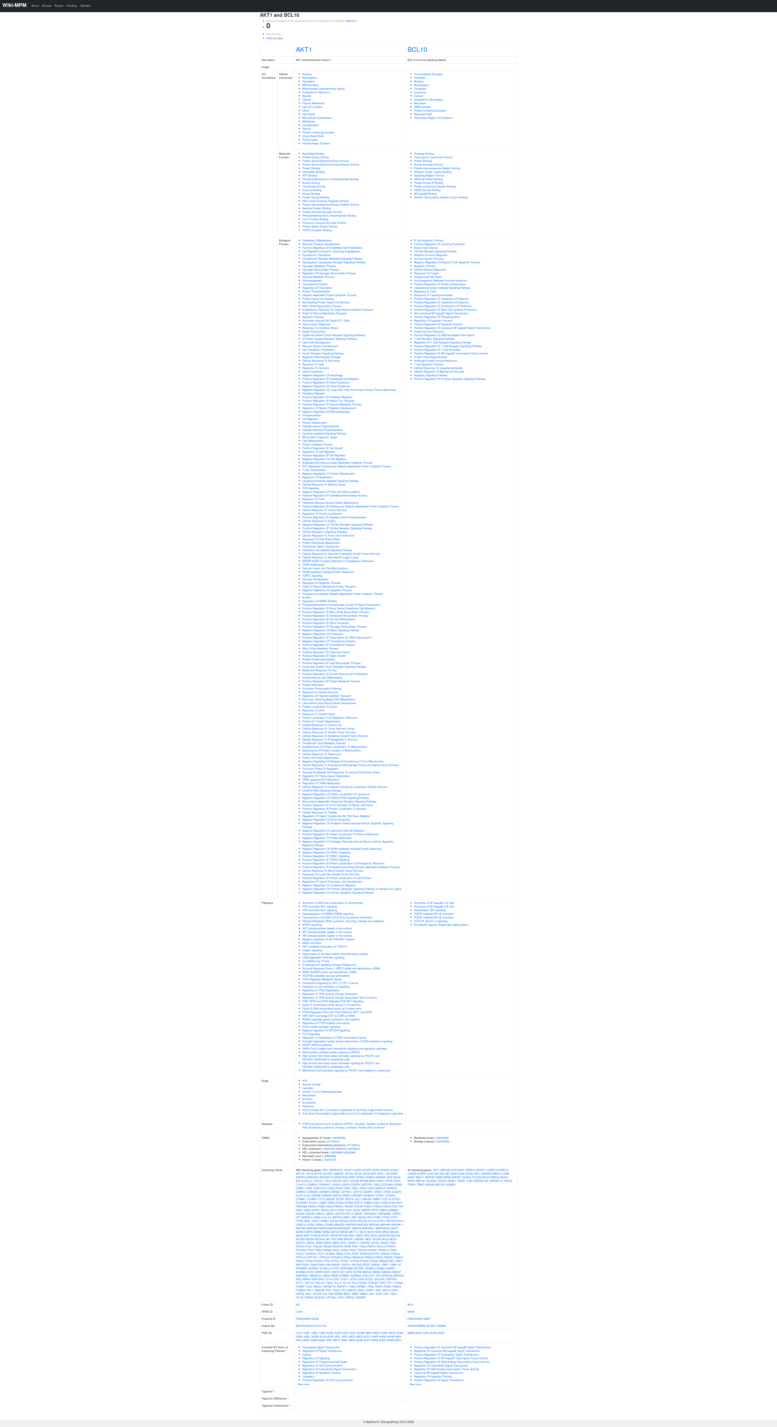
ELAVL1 (314, 1203)
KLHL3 (372, 1221)
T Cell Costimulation (314, 470)
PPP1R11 (313, 1257)
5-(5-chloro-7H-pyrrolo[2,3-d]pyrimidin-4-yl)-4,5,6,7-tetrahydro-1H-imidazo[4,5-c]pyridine (352, 1113)
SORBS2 (356, 1275)
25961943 (341, 1149)
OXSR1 (384, 1243)
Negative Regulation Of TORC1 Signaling (326, 852)
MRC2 (385, 1232)
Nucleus (307, 74)
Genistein (307, 1088)
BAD (390, 1177)
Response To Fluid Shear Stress (321, 539)
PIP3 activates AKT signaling (319, 906)
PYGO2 (373, 1261)
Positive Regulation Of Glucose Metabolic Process (332, 404)
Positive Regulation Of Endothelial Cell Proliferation (332, 248)
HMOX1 (358, 1214)
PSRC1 (300, 1261)
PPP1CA (301, 1257)
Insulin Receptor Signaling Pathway (323, 353)
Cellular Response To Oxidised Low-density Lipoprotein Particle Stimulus (344, 787)
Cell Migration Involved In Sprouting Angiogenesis (331, 251)
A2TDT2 (431, 1326)
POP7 (355, 1254)
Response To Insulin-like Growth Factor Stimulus (331, 874)
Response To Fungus (426, 273)
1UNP (306, 1333)
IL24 (324, 1217)
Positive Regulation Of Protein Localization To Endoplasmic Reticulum (343, 863)
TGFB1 (461, 1181)
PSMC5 (398, 1257)
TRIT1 (309, 1290)
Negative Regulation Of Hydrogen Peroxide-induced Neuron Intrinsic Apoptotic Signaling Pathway (348, 843)
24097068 (329, 1149)
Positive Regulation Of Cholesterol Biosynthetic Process (335, 615)
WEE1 (347, 1294)
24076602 (442, 1141)
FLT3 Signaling (311, 1034)
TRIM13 (396, 1286)
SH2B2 (381, 1268)
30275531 (353, 1149)
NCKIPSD (384, 1235)
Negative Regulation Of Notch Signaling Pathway (331, 630)
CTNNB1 (312, 1199)
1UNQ (313, 1333)
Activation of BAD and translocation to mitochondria (332, 903)
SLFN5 (357, 1272)
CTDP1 (380, 1195)
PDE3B (327, 1246)
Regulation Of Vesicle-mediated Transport (326, 696)
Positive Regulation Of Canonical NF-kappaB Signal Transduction (452, 328)
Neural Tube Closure (426, 248)
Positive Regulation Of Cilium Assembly (325, 623)
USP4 (394, 1290)
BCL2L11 (320, 1181)
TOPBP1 (361, 1286)
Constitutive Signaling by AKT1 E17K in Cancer (330, 983)
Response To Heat (313, 364)
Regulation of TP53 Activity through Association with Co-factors (339, 997)
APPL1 (381, 1173)
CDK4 (363, 1188)
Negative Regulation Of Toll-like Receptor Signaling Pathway (337, 524)
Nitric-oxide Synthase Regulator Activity (325, 201)
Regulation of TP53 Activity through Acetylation (330, 994)
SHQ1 (310, 1272)
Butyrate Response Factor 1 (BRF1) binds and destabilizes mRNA (341, 968)
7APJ (329, 1340)
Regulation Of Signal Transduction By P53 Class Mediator (336, 816)
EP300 (340, 1203)
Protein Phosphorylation (316, 291)
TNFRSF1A (329, 1286)
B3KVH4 (311, 1326)
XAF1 (371, 1294)
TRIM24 (300, 1290)
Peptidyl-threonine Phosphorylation (322, 430)
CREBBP (356, 1195)
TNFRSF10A (480, 1181)
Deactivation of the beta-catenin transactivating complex (335, 954)
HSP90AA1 (370, 1214)
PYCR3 (364, 1261)
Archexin (307, 1099)
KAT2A (334, 1221)
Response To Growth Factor (318, 714)
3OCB (391, 1333)
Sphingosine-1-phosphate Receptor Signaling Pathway (334, 262)
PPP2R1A (337, 1257)
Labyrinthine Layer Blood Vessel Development (329, 703)
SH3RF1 (391, 1268)
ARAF (394, 1173)
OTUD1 (375, 1243)
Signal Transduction (313, 331)
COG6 (469, 1173)
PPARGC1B (367, 1254)
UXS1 (308, 1294)
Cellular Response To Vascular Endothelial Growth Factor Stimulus (341, 554)
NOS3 (393, 1239)
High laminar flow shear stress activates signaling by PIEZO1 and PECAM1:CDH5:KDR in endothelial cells (340, 1057)
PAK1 (393, 1243)
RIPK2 (411, 1181)
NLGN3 (377, 1239)
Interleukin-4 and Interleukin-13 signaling (325, 986)
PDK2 (363, 1246)
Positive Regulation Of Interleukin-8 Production (441, 302)
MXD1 (360, 1235)
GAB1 (299, 1210)
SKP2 (349, 1272)
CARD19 (503, 1170)
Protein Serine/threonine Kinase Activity (325, 161)
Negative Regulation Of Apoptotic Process (327, 590)
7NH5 (351, 1340)
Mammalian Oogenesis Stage (319, 437)
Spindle (306, 96)
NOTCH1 (301, 1243)
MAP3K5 (301, 1228)
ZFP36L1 (332, 1297)
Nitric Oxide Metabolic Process (320, 648)
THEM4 (398, 1283)
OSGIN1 (365, 1243)
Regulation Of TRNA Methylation (321, 783)
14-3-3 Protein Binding (315, 219)
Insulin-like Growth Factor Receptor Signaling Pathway (334, 666)
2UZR (337, 1333)
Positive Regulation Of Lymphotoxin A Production (443, 306)
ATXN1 (360, 1177)
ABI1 (325, 1170)
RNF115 (396, 1265)
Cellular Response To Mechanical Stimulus (439, 371)
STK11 (345, 1279)
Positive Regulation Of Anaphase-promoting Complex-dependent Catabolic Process (351, 867)
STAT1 (337, 1279)
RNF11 (386, 1265)
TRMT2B (319, 1290)
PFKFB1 (391, 1246)
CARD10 (470, 1170)
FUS (394, 1206)
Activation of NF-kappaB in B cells (434, 903)
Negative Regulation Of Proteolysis (322, 634)
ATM (454, 1170)
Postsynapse (310, 139)
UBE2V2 (440, 1184)
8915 (410, 1304)
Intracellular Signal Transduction (321, 546)
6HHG (382, 1336)
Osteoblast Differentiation (317, 240)
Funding (72, 5)
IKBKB (306, 1217)
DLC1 (358, 1199)
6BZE (418, 1333)
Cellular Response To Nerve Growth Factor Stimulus (332, 870)
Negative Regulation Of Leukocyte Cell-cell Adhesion (333, 830)
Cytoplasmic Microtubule (428, 99)
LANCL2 (301, 1224)
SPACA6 (387, 1275)
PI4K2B (326, 1250)
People (59, 5)
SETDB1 (359, 1268)
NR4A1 (311, 1243)
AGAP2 (367, 1170)
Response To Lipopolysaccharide (433, 295)
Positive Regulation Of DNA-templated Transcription (444, 335)
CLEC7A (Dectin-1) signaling (430, 921)
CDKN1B (391, 1188)
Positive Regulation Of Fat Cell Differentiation (328, 619)
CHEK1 (378, 1192)
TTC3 (343, 1290)
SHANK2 (301, 1272)
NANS (447, 1177)
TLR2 (309, 1286)
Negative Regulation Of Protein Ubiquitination (328, 473)
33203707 (329, 1159)
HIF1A (349, 1214)
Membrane (308, 121)
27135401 (333, 1141)
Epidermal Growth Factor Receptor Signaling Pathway (333, 335)
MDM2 (318, 1232)
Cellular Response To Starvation (321, 360)
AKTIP (318, 1173)
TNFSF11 (342, 1286)
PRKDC (388, 1257)
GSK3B (310, 1214)
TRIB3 (387, 1286)
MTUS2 (343, 1235)
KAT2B (343, 1221)
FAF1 (399, 1203)
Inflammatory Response (316, 324)
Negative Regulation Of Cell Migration (324, 459)
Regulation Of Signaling (316, 1358)
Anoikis (306, 597)
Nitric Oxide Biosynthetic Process (322, 306)
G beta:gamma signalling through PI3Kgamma (329, 965)
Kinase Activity (311, 183)
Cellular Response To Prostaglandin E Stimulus (330, 739)
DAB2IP (330, 1199)
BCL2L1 (309, 1181)
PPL (377, 1254)
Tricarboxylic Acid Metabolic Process (324, 743)
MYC (367, 1235)
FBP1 (477, 1173)
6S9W (314, 1340)
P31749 (321, 1326)
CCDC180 (432, 1173)
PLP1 (321, 1254)
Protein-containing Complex (318, 132)
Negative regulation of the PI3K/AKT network (328, 939)
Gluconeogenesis (312, 280)
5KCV (352, 1336)
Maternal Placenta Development (321, 244)
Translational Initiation (315, 284)
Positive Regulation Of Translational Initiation (328, 645)
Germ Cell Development (316, 342)
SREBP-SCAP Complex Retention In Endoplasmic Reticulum (338, 561)
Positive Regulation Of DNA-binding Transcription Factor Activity (451, 1362)
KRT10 (400, 1221)
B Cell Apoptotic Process (429, 240)
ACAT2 (358, 1170)
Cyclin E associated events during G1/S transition (331, 1005)
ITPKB (386, 1217)
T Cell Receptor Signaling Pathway (434, 339)
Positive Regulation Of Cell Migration (323, 455)
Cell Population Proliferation (318, 350)
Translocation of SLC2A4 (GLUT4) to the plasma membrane (337, 917)
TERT (382, 1283)
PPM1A (385, 1254)
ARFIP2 (300, 1177)
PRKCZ (379, 1257)
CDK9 (453, 1173)
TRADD (507, 1181)
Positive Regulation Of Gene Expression (326, 382)
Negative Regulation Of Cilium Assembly (326, 819)
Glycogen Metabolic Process (319, 266)
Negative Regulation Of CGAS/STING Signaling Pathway (335, 798)
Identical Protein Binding (316, 208)
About (35, 5)
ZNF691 (350, 1297)
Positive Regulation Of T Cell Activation (437, 350)
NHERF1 (349, 1239)
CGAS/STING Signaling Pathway (321, 790)
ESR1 (377, 1203)
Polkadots (420, 78)
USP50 (300, 1294)
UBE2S (351, 1290)
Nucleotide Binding (313, 153)
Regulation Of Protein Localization (322, 513)
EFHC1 (396, 1199)
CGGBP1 (367, 1192)
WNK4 (364, 1294)
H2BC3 (330, 1214)
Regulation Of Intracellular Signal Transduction (329, 1369)
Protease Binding (424, 153)
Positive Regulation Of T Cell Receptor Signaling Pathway (448, 346)
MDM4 (326, 1232)
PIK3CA (362, 1250)
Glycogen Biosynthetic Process (320, 269)
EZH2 (392, 1203)
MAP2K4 (363, 1224)
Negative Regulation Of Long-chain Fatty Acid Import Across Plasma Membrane (349, 390)
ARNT (352, 1177)
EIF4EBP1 (302, 1203)
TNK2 (352, 1286)
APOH (366, 1173)
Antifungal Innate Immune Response (435, 360)
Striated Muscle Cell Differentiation (322, 677)
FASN (329, 1206)
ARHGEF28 (341, 1177)
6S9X (321, 1340)
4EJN (323, 1336)
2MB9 (411, 1333)
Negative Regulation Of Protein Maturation (327, 838)
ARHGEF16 (326, 1177)
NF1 (328, 1239)
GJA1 (348, 1210)
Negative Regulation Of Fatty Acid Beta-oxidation (331, 492)
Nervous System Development (320, 346)
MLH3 (370, 1232)
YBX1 (394, 1294)
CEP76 (357, 1192)
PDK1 (355, 1246)
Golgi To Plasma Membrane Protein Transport (329, 586)
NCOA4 (395, 1235)
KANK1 (325, 1221)
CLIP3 (299, 1195)
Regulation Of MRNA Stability (319, 601)
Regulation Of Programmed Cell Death (324, 1362)
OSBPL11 (354, 1243)
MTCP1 (325, 1235)
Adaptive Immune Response (430, 255)
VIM (330, 1294)
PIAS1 (336, 1250)
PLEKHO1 (311, 1254)
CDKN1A (380, 1188)
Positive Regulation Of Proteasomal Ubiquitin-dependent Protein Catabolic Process (350, 506)
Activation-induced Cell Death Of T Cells (326, 320)
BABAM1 (380, 1177)
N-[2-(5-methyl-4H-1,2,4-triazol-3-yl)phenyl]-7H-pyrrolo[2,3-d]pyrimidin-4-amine (347, 1110)
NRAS (319, 1243)
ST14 (329, 1279)
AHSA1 (394, 1170)
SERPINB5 (346, 1268)
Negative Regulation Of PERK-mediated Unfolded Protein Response (342, 849)
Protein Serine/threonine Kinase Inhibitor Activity (330, 204)
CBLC (377, 1184)
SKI (342, 1272)
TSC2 (336, 1290)
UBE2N (429, 1184)
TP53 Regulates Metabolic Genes (322, 979)
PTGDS (317, 1261)
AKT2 (310, 1173)
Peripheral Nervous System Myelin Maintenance (330, 503)
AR (388, 1173)
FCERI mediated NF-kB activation (434, 914)
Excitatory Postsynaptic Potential (322, 688)
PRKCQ (369, 1257)
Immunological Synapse (428, 74)
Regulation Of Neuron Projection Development (329, 408)
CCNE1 (300, 1188)
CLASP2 (397, 1192)
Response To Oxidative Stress (320, 328)
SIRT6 (336, 1272)
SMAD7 (396, 1272)
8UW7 (382, 1340)
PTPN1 (335, 1261)
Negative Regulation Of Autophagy (322, 375)
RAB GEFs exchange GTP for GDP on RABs (328, 1016)
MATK (309, 1232)
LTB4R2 (328, 1224)
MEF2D (335, 1232)
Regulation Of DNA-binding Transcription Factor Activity (446, 1369)
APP (373, 1173)
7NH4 (344, 1340)
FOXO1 (368, 1206)
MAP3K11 (397, 1224)
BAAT (460, 1170)
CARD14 (492, 1170)
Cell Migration (310, 419)
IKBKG (496, 1173)
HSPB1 (396, 1214)
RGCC (366, 1265)
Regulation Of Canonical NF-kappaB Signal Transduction (447, 1351)
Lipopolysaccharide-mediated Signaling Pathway (330, 481)
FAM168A (301, 1206)
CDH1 (347, 1188)
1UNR (321, 1333)
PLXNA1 (330, 1254)
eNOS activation (312, 943)
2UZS (345, 1333)
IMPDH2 (337, 1217)
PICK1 (353, 1250)
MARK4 (300, 1232)
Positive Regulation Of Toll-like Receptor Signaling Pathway (337, 528)
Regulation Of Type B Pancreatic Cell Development (332, 881)
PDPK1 (371, 1246)
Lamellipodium (310, 125)
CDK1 (355, 1188)
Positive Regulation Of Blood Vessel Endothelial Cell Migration (338, 608)
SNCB (334, 1275)
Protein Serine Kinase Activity (320, 226)
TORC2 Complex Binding (316, 230)
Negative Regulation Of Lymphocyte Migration (329, 885)
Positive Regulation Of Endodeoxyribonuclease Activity (334, 495)
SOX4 (365, 1275)
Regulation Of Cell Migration (318, 452)
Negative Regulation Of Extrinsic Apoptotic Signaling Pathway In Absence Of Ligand (351, 889)
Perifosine (308, 1106)
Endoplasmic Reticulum (316, 92)
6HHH (390, 1336)
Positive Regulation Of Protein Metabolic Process (331, 681)
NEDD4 (310, 1239)
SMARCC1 (315, 1275)
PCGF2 (300, 1246)
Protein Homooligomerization (431, 357)
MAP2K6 (385, 1224)
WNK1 (355, 1294)
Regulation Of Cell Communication (322, 1365)
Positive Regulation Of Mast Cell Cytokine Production (445, 309)
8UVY (367, 1340)
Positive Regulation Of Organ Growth (324, 656)
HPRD (269, 38)
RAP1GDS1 (303, 1265)
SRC (298, 1279)
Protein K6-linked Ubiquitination (320, 758)
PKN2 (393, 1250)
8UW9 (390, 1340)
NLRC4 (467, 1177)
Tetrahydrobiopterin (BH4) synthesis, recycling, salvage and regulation (343, 921)
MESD (344, 1232)
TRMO (420, 1184)
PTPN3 (355, 1261)
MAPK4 (323, 1228)
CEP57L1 (346, 1192)
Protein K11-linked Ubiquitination (321, 721)
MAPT (395, 1228)
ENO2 (331, 1203)
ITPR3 (299, 1221)
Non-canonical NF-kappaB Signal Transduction (441, 313)
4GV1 (345, 1336)
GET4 (333, 1210)
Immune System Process (429, 258)
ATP (304, 1081)
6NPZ (306, 1340)
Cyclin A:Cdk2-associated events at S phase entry (332, 1008)
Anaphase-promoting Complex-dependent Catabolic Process (337, 462)
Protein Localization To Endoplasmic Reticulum (330, 717)
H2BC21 (320, 1214)
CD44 (331, 1188)
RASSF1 (336, 1265)
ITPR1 (394, 1217)
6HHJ (299, 1340)
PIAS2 (344, 1250)
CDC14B (444, 1173)
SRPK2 (306, 1279)
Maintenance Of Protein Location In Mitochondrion (331, 750)
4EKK (330, 1336)
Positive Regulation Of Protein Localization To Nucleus (334, 809)
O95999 (441, 1326)
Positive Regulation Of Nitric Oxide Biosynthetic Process (335, 612)
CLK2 (307, 1195)
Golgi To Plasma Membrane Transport (324, 313)
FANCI (321, 1206)
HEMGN (486, 1173)
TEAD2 (362, 1283)
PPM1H (395, 1254)
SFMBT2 (370, 1268)
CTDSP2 (390, 1195)
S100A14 (325, 1268)
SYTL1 (300, 1283)
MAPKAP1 (368, 1228)
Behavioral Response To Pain (319, 670)
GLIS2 (356, 1210)
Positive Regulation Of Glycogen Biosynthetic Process (334, 626)
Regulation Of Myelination (317, 477)
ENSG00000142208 (307, 1319)
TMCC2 (317, 1286)
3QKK (299, 1336)
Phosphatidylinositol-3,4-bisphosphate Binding (329, 215)
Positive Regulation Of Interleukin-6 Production (441, 299)
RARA (314, 1265)
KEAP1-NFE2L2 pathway (317, 1045)
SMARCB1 (302, 1275)
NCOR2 (300, 1239)
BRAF (372, 1181)
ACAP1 (348, 1170)
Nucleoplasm (309, 78)
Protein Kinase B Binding (428, 183)
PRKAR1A (357, 1257)
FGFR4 (359, 1206)
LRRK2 (319, 1224)
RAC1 (391, 1261)
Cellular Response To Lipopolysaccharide (438, 368)
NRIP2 (328, 1243)
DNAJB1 (367, 1199)
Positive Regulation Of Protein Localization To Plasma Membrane (340, 834)
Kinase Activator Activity (428, 164)
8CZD (433, 1333)
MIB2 (439, 1177)
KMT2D (390, 1221)
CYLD (321, 1199)
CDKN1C (301, 1192)
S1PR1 (335, 1268)
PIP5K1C (383, 1250)
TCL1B (346, 1283)
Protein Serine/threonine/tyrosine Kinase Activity (330, 164)
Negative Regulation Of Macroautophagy (326, 411)
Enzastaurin (309, 1102)
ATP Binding (309, 175)
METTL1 (354, 1232)
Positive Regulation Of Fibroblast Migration (327, 397)
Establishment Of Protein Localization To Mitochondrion (334, 747)
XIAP (379, 1294)
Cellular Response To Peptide (319, 812)
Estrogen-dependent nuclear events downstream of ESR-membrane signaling (347, 1041)
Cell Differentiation (313, 441)
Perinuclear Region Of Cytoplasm (433, 118)
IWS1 (307, 1221)
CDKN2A (312, 1192)
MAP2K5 (374, 1224)
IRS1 (354, 1217)
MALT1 (420, 1177)
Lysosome (420, 92)
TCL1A (338, 1283)
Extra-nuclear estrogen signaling (321, 1027)
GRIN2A (393, 1210)
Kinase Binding (311, 194)
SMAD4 (386, 1272)
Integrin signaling (312, 950)
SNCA (326, 1275)
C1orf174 (301, 1184)
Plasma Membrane (313, 103)
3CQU (352, 1333)
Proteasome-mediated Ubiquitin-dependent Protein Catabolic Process (342, 594)
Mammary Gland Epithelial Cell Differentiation (328, 699)
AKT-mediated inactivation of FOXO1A (324, 946)
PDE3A (317, 1246)
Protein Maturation (313, 685)
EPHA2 (348, 1203)
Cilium (306, 110)
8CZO (441, 1333)
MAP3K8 (312, 1228)
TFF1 (390, 1283)
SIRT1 (327, 1272)
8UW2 (374, 1340)
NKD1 (368, 1239)
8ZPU (398, 1340)
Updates (85, 5)
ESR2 (384, 1203)
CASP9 (355, 1184)
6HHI (398, 1336)
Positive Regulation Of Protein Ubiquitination (440, 284)
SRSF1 (452, 1181)
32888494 (329, 1156)
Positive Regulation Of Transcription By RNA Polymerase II (337, 637)
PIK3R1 (372, 1250)
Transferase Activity (314, 186)
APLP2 (349, 1173)
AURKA (370, 1177)
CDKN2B (323, 1192)
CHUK (387, 1192)
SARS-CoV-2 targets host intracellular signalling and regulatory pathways (344, 1048)
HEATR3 (340, 1214)
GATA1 (316, 1210)
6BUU (360, 1336)
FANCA (312, 1206)
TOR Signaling (310, 488)
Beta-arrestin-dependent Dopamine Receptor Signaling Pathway (339, 801)
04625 (411, 1311)
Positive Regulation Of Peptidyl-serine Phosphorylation (334, 517)
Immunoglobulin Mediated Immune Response (440, 280)
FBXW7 (349, 1206)
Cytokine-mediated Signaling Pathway (324, 433)
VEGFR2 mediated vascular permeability (326, 976)
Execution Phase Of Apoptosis (320, 768)
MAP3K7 (430, 1177)
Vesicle (306, 129)
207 (298, 1304)
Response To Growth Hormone (320, 692)
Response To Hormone (315, 368)
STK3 (353, 1279)
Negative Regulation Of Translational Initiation (329, 641)
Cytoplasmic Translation (316, 255)
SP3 (378, 1275)
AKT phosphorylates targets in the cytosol (327, 928)
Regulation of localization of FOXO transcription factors (334, 1037)
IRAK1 (347, 1217)
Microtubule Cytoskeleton (317, 118)
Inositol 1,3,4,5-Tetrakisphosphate (322, 1091)
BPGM (364, 1181)
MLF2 (363, 1232)
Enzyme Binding (312, 190)
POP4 (347, 1254)
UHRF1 (370, 1290)
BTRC (389, 1181)
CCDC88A (387, 1184)
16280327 (350, 20)
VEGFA (317, 1294)
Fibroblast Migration (313, 393)
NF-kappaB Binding (425, 194)
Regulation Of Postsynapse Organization (326, 776)
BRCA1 (381, 1181)
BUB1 (397, 1181)
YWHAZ (309, 1297)
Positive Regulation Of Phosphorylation (437, 317)
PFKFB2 (301, 1250)
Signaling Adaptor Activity (429, 175)
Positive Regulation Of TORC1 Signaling (325, 856)
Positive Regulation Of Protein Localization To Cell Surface (336, 878)
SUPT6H (391, 1279)
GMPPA (366, 1210)
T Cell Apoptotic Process (428, 364)
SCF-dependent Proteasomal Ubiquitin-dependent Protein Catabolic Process (346, 466)
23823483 (442, 1138)
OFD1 (343, 1243)
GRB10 (383, 1210)
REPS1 (346, 1265)
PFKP (310, 1250)
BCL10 (417, 49)
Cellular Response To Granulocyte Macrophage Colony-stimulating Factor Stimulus (350, 765)
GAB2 (307, 1210)
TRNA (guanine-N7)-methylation (320, 779)
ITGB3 (377, 1217)
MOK (378, 1232)
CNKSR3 (326, 1195)
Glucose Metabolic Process (318, 277)
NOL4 (385, 1239)
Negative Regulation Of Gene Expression (326, 386)
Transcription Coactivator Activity (433, 157)
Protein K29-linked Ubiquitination (321, 543)
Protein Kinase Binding (315, 197)
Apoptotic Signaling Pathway (431, 375)
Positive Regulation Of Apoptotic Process (438, 324)
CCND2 (398, 1184)
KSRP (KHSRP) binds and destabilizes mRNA (329, 972)
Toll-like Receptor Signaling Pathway (435, 251)
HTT (298, 1217)
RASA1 (504, 1177)
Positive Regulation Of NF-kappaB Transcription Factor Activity (451, 353)
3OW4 (399, 1333)
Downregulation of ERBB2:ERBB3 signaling (327, 914)
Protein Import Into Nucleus (318, 299)
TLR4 (469, 1181)
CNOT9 (336, 1195)
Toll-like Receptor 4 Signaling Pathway (324, 532)
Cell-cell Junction (312, 107)
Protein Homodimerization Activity (322, 212)
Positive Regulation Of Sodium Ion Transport (328, 401)
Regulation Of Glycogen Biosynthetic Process (329, 273)
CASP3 (346, 1184)
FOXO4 (386, 1206)
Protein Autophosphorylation (318, 659)
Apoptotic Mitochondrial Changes (321, 357)
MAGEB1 (339, 1224)
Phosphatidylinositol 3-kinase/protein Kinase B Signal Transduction (341, 605)
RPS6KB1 (302, 1268)
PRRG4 (494, 1177)
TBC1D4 (309, 1283)
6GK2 (426, 1333)
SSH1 (321, 1279)
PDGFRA (337, 1246)
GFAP (341, 1210)
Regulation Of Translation (317, 288)
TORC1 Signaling (312, 575)
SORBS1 (344, 1275)
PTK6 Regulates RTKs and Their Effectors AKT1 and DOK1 (337, 1012)
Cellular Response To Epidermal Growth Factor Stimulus (335, 736)
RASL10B (324, 1265)
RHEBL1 (376, 1265)
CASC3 (336, 1184)
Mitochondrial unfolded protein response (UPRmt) (331, 1052)
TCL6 (354, 1283)
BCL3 (329, 1181)
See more (303, 1384)
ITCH (370, 1217)
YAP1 (386, 1294)
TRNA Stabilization (313, 564)
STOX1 (369, 1279)
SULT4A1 (379, 1279)
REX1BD (357, 1265)
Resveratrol (309, 1095)
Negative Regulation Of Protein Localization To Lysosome (336, 794)
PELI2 (485, 1177)
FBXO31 (339, 1206)
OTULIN (476, 1177)
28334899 (336, 1152)
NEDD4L (320, 1239)
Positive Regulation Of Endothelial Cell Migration (330, 379)
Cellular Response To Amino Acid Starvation (328, 535)
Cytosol (306, 99)
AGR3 (376, 1170)
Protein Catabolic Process (317, 444)
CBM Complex (422, 107)
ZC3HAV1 (320, 1297)
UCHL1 (361, 1290)
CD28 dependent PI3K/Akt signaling (323, 957)
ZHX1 (341, 1297)
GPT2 (375, 1210)
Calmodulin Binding (313, 172)
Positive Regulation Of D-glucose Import (325, 652)
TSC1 (328, 1290)
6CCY (367, 1336)
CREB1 (346, 1195)
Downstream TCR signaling (430, 910)
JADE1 (315, 1221)
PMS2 (339, 1254)
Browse (46, 5)
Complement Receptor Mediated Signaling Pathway (332, 258)
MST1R (308, 1235)
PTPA (326, 1261)
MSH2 (299, 1235)
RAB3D (383, 1261)
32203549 (338, 1138)
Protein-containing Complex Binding (435, 186)
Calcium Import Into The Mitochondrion (325, 568)
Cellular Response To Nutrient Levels (324, 484)
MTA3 (317, 1235)
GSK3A (300, 1214)
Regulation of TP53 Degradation (321, 990)
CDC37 (339, 1188)
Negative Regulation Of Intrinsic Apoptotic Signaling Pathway (338, 892)
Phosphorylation (311, 415)
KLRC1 (381, 1221)
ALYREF (328, 1173)
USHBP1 (451, 1184)
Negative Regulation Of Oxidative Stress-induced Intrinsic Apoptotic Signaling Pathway (347, 825)
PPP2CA (325, 1257)
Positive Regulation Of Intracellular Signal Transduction (446, 1354)
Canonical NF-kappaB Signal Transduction (438, 1373)
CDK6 (370, 1188)
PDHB (347, 1246)
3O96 (384, 1333)
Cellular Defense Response (430, 269)
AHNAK (385, 1170)
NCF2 (374, 1235)
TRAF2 (412, 1184)
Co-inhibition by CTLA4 (315, 961)
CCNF (308, 1188)
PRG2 (347, 1257)
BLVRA (355, 1181)
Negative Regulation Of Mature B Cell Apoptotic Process (447, 262)
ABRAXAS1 (336, 1170)
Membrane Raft (423, 114)
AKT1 (304, 49)
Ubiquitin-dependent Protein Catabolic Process (329, 295)
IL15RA (505, 1173)
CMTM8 (316, 1195)
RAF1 (399, 1261)
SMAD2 (366, 1272)
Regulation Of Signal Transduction (322, 1351)
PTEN (308, 1261)
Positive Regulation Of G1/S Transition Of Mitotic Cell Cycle (337, 805)
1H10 (299, 1333)
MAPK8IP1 (344, 1228)
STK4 (361, 1279)
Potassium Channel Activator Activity (324, 223)
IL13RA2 (316, 1217)
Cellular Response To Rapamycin (321, 754)
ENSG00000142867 (419, 1319)
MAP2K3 (351, 1224)
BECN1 (337, 1181)
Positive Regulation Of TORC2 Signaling (325, 860)
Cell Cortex (308, 114)
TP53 (370, 1286)
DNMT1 (377, 1199)
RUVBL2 (314, 1268)
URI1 (378, 1290)
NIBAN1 (359, 1239)
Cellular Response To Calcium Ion (322, 725)
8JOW (359, 1340)
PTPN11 (345, 1261)
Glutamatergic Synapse (316, 143)
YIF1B (299, 1297)
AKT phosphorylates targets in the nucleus (327, 935)
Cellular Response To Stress (319, 521)
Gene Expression (312, 371)
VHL (324, 1294)
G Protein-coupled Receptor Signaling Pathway (329, 339)
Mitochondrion (310, 85)
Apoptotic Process (313, 317)
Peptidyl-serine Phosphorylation (320, 426)
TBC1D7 (320, 1283)
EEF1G (387, 1199)
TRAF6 (379, 1286)
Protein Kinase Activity (315, 157)
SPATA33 (398, 1275)
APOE (358, 1173)
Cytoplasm (308, 81)
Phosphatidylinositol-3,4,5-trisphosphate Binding (330, 179)
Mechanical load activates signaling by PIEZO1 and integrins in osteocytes (346, 1070)
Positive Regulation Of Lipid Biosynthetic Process (331, 663)
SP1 (372, 1275)
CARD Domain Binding (427, 190)
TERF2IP (372, 1283)
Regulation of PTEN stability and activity (326, 1023)
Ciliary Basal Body (313, 136)
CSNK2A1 (369, 1195)
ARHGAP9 (312, 1177)
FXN (400, 1206)
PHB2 (318, 1250)
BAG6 (396, 1177)
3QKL (307, 1336)
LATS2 (310, 1224)
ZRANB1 (361, 1297)
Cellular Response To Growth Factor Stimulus (329, 732)
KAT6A (352, 1221)
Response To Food (313, 499)
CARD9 (412, 1173)
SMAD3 (376, 1272)
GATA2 (325, 1210)
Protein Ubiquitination (314, 422)
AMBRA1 (338, 1173)
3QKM (315, 1336)
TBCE (329, 1283)
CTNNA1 (301, 1199)
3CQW (361, 1333)
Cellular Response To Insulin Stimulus (324, 510)
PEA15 (381, 1246)
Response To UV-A (313, 710)
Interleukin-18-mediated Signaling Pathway (327, 550)
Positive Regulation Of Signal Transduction (439, 1380)
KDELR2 (362, 1221)
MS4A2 (394, 1232)
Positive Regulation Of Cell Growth (322, 448)
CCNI (316, 1188)
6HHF (375, 1336)
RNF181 (421, 1181)
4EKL (337, 1336)
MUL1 (352, 1235)
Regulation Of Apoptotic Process (321, 583)
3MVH (376, 1333)
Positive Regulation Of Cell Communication (327, 1380)
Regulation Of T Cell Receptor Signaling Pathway (442, 342)
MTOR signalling (312, 925)
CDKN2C (335, 1192)
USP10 (386, 1290)
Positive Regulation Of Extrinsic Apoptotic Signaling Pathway (450, 379)
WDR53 (338, 1294)
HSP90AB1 (385, 1214)
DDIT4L (349, 1199)
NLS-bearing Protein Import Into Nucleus (326, 302)
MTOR (334, 1235)
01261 (299, 1311)
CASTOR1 (367, 1184)
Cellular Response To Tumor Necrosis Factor (328, 728)
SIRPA (319, 1272)
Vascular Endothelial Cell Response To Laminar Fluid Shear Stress (341, 772)
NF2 (334, 1239)
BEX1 (346, 1181)
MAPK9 (356, 1228)
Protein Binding (311, 168)
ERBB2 (368, 1203)
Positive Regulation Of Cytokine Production (439, 244)
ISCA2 (362, 1217)
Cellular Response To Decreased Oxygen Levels (330, 557)
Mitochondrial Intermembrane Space (323, 88)
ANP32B (445, 1170)
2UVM (329, 1333)
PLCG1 (300, 1254)
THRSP (300, 1286)
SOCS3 (442, 1181)
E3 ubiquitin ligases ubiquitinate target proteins (441, 925)
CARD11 (481, 1170)
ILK (329, 1217)
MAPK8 (333, 1228)
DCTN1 (340, 1199)
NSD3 (335, 1243)
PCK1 (308, 1246)
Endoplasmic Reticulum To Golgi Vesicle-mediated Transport (337, 309)
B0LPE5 (301, 1326)
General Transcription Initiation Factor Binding (440, 197)
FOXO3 (377, 1206)
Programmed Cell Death (428, 277)
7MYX (336, 1340)
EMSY (323, 1203)
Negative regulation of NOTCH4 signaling (326, 1030)
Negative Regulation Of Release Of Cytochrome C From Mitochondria (343, 761)
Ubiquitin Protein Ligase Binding (432, 172)
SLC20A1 (431, 1181)
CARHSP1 (325, 1184)
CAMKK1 (312, 1184)
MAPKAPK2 (383, 1228)
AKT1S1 (301, 1173)
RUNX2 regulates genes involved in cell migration (331, 1019)
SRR (314, 1279)
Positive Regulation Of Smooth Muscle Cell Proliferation (335, 674)
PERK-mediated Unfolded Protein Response (328, 572)
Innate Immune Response (429, 331)
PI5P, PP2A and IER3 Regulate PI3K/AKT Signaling (332, 1001)
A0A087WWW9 (417, 1326)
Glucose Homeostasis (315, 579)
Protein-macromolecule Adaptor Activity (437, 168)
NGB (340, 1239)
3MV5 (368, 1333)
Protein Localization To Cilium (319, 707)
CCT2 (323, 1188)
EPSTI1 (358, 1203)
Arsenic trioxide (311, 1084)
